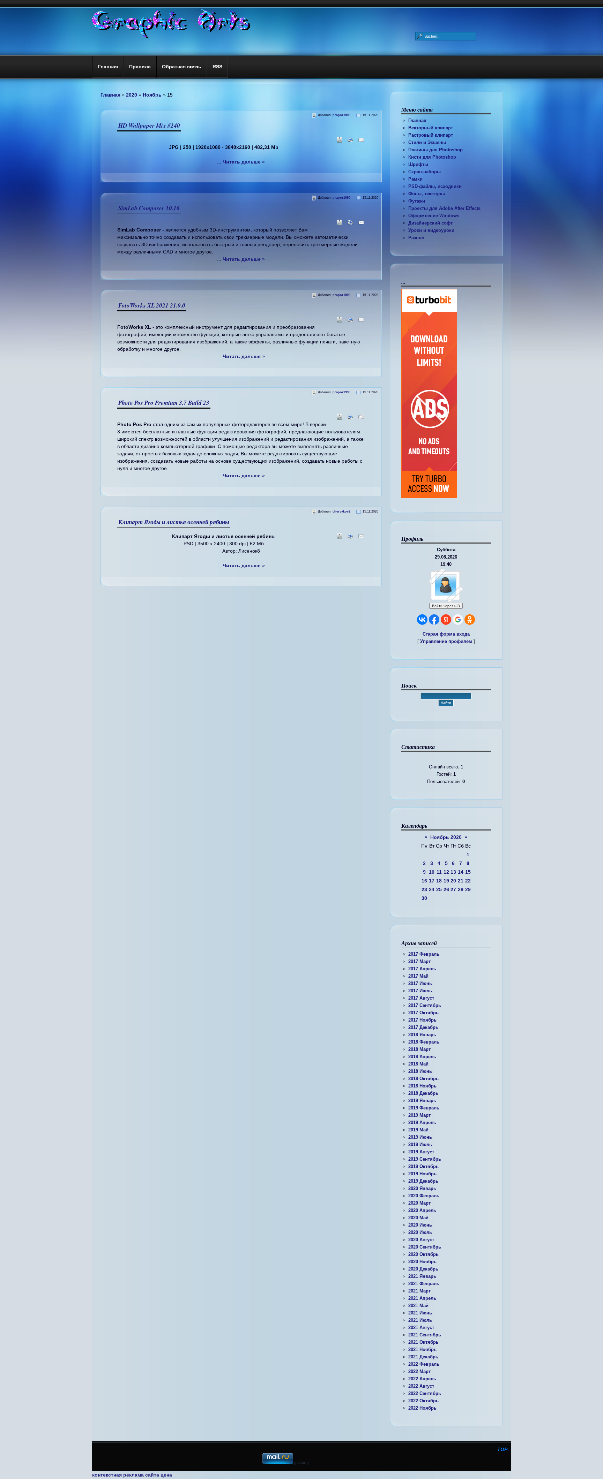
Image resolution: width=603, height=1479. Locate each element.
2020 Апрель (422, 1210)
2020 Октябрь (423, 1254)
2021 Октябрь (423, 1342)
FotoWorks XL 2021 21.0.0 (151, 305)
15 (468, 872)
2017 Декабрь (423, 1027)
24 (431, 889)
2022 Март (419, 1371)
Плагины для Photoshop (435, 149)
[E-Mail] (360, 142)
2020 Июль (420, 1232)
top (502, 1449)
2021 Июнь (420, 1312)
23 (424, 889)
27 (453, 889)
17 (431, 880)
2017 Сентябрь (424, 1005)
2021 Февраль (423, 1283)
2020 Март (419, 1203)
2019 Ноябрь (422, 1173)
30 (424, 898)
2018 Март (419, 1049)
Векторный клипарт (430, 127)
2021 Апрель (422, 1298)
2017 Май (418, 976)
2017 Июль (420, 990)
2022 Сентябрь (424, 1393)
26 (446, 889)
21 (460, 880)
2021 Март (419, 1291)
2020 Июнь (420, 1225)
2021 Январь (422, 1276)
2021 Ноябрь (422, 1349)
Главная (417, 120)
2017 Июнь (420, 983)
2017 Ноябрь (422, 1020)
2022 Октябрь (423, 1400)
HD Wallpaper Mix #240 (149, 125)
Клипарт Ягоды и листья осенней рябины (173, 522)
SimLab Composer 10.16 (149, 208)
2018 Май (418, 1064)
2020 (131, 95)
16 (424, 880)
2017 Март (419, 961)
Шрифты (418, 164)
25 (439, 889)
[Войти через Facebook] (434, 619)
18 (439, 880)
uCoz (301, 1463)
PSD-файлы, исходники (435, 186)
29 (468, 889)
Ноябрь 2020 (446, 837)
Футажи (416, 201)
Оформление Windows (433, 215)
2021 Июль (420, 1320)
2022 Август (421, 1386)
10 (431, 872)
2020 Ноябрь (422, 1261)
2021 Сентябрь (424, 1334)
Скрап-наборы (424, 171)
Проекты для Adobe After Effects (444, 208)
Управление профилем (446, 641)
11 (439, 872)
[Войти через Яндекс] (446, 619)
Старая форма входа (446, 634)
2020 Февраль (423, 1195)
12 (446, 872)
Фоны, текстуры (426, 193)
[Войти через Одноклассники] (469, 619)
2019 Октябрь (423, 1166)
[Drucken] (349, 142)
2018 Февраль (423, 1042)
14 (460, 872)
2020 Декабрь (423, 1269)
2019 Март (419, 1115)
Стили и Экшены (427, 142)
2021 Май (418, 1305)
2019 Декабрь (423, 1181)
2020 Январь (422, 1188)
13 (453, 872)
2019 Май (418, 1129)
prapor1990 (341, 115)
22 (468, 880)
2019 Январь (422, 1100)
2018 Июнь (420, 1071)
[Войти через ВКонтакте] (422, 619)
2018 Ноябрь (422, 1086)
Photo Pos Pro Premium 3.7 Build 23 (163, 403)
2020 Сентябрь (424, 1247)
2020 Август (421, 1239)
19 (446, 880)
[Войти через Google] (458, 619)
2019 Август (421, 1151)
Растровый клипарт (430, 135)
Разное (416, 237)
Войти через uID (446, 606)
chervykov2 (341, 511)
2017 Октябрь (423, 1012)
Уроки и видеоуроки (431, 230)
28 (460, 889)
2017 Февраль (423, 954)
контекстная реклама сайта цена (132, 1475)
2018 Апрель (422, 1056)
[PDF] (338, 142)
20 (453, 880)
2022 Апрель (422, 1378)
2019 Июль (420, 1144)
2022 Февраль (423, 1364)
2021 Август (421, 1327)
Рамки (415, 179)
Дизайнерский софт (430, 223)
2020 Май (418, 1217)
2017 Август (421, 998)
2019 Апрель (422, 1122)
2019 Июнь (420, 1137)
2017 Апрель (422, 968)
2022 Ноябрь (422, 1408)
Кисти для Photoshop (432, 157)
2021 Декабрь (423, 1356)
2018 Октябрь (423, 1078)
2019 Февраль (423, 1107)
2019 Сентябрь (424, 1159)
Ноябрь (152, 95)
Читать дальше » (244, 162)
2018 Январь (422, 1034)
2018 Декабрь (423, 1093)
